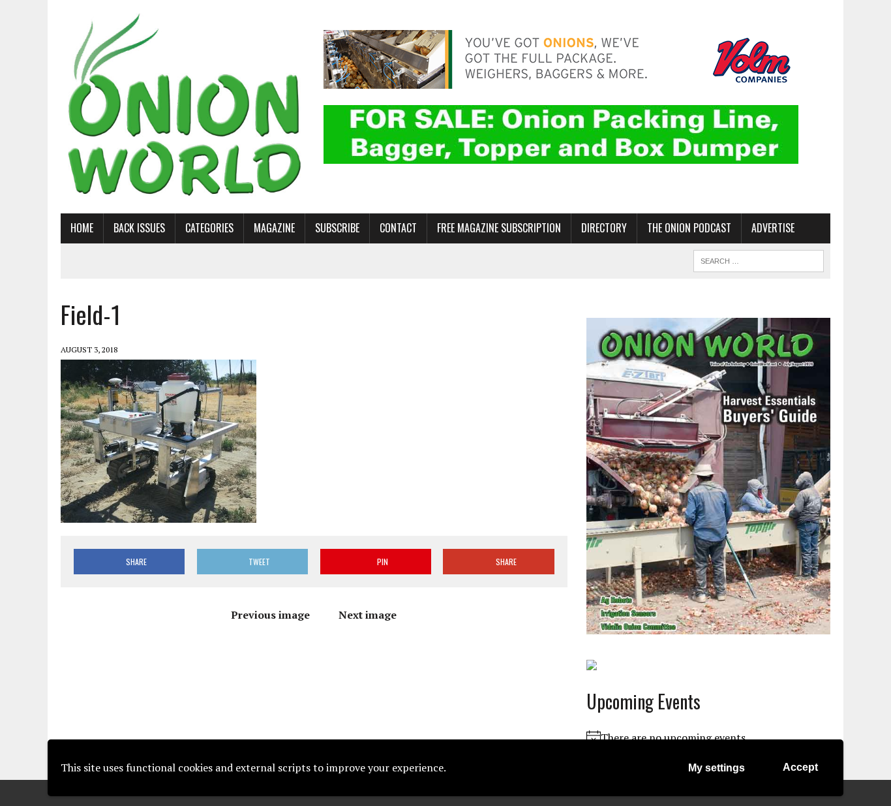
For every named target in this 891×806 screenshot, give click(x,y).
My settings (716, 767)
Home (81, 228)
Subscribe (337, 228)
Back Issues (139, 228)
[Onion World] (183, 106)
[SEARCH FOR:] (758, 259)
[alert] (708, 738)
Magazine (274, 228)
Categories (209, 228)
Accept (800, 767)
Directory (604, 228)
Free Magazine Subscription (499, 228)
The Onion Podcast (689, 228)
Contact (398, 228)
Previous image (270, 615)
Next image (368, 615)
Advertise (772, 228)
